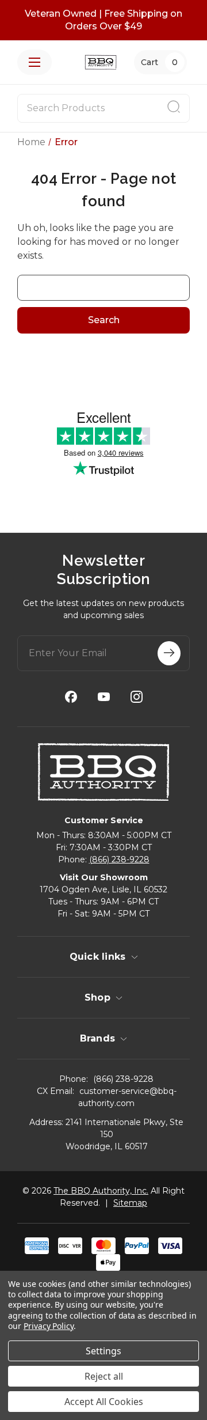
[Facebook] (71, 697)
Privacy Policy (49, 1325)
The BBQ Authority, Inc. (100, 1191)
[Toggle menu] (34, 62)
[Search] (174, 108)
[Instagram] (137, 697)
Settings (103, 1351)
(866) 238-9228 (119, 859)
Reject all (104, 1376)
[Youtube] (104, 697)
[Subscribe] (169, 653)
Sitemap (130, 1203)
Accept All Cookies (103, 1401)
